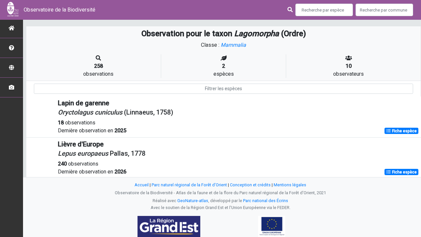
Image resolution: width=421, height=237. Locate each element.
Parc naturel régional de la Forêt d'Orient (189, 184)
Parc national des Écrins (265, 200)
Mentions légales (290, 184)
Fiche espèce (404, 131)
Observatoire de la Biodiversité (59, 10)
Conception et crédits (250, 184)
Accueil (142, 184)
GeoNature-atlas (192, 200)
